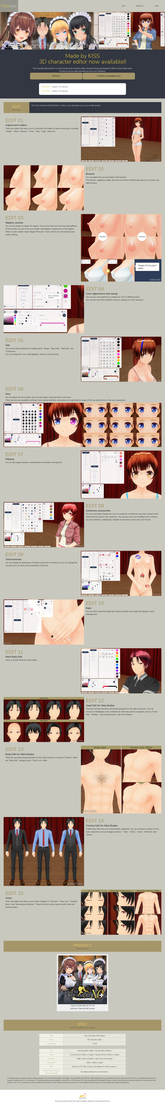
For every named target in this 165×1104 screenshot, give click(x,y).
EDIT (124, 6)
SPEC (157, 6)
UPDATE (56, 76)
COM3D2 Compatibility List (109, 76)
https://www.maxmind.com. (103, 1101)
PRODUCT (140, 6)
